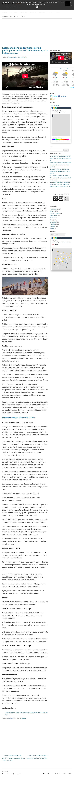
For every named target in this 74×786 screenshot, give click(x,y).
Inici (10, 12)
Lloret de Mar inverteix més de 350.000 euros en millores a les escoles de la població (60, 165)
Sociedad (51, 12)
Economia (42, 12)
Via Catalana (23, 718)
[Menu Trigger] (67, 3)
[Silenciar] (67, 62)
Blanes (4, 12)
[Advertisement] (37, 33)
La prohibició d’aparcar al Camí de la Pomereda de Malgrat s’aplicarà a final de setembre (60, 178)
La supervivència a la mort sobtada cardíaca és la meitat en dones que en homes (60, 171)
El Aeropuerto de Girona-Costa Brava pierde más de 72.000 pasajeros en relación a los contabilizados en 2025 (60, 184)
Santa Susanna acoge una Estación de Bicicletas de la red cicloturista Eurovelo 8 (60, 158)
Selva (15, 12)
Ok (37, 7)
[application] (61, 58)
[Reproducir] (53, 62)
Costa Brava (33, 12)
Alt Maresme (23, 12)
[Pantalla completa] (69, 62)
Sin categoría (53, 222)
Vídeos (22, 16)
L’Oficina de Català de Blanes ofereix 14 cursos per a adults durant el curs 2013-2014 (13, 758)
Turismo (58, 12)
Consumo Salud (7, 16)
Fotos (16, 16)
